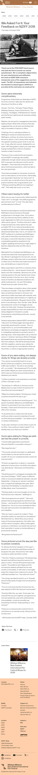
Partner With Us (25, 714)
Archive (3, 720)
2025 (3, 723)
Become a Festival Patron (28, 708)
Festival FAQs (24, 691)
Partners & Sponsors (27, 706)
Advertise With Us (26, 712)
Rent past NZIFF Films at (23, 729)
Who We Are (24, 687)
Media (3, 703)
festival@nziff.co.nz (7, 684)
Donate (22, 710)
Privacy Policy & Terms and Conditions (27, 696)
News (3, 12)
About (22, 682)
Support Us (24, 703)
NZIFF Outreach (6, 708)
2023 (3, 727)
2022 (2, 729)
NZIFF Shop (5, 741)
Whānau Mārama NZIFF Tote (10, 748)
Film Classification (26, 693)
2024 (3, 725)
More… (3, 734)
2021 (2, 732)
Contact (3, 682)
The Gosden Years (7, 745)
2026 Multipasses (7, 743)
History (22, 684)
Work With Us (24, 689)
